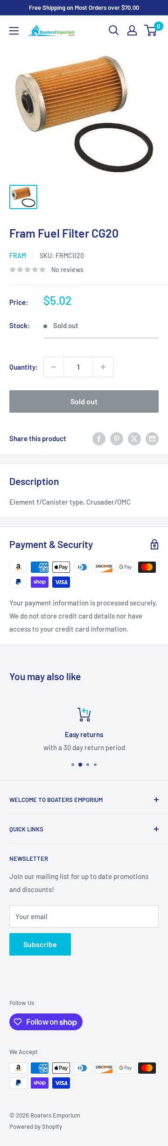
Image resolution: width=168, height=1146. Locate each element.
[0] (151, 30)
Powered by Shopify (35, 1126)
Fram (17, 256)
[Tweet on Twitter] (134, 438)
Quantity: (23, 367)
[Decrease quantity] (53, 367)
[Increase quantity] (103, 367)
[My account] (132, 30)
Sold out (84, 401)
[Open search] (114, 30)
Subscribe (40, 944)
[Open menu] (14, 31)
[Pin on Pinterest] (116, 438)
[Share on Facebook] (98, 438)
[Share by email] (152, 438)
